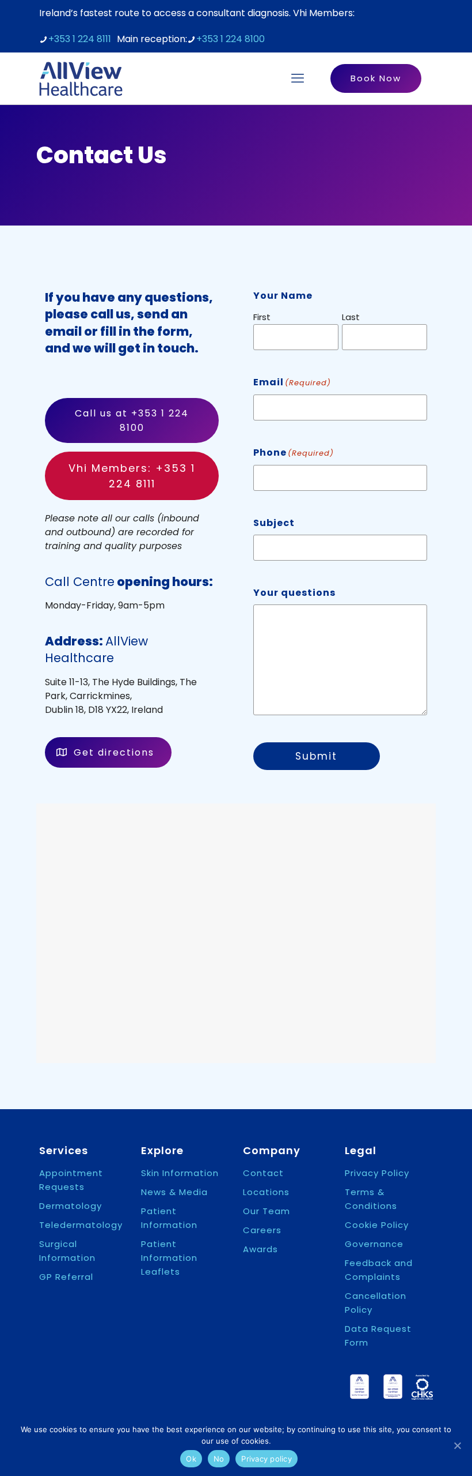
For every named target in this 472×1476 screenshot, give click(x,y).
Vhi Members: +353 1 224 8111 (131, 476)
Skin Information (180, 1173)
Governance (374, 1244)
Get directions (114, 752)
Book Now (376, 78)
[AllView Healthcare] (81, 78)
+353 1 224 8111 (79, 39)
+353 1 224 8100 (230, 39)
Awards (260, 1249)
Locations (266, 1192)
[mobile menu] (297, 78)
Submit (316, 756)
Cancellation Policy (375, 1303)
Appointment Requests (71, 1180)
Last (351, 317)
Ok (191, 1458)
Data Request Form (378, 1336)
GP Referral (66, 1277)
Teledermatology (81, 1225)
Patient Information (169, 1218)
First (262, 317)
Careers (262, 1230)
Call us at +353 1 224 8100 (132, 420)
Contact (263, 1173)
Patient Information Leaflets (169, 1258)
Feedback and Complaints (379, 1270)
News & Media (174, 1192)
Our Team (266, 1211)
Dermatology (70, 1206)
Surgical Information (67, 1251)
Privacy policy (266, 1458)
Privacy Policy (377, 1173)
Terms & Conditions (371, 1199)
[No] (457, 1445)
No (219, 1458)
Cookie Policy (377, 1225)
